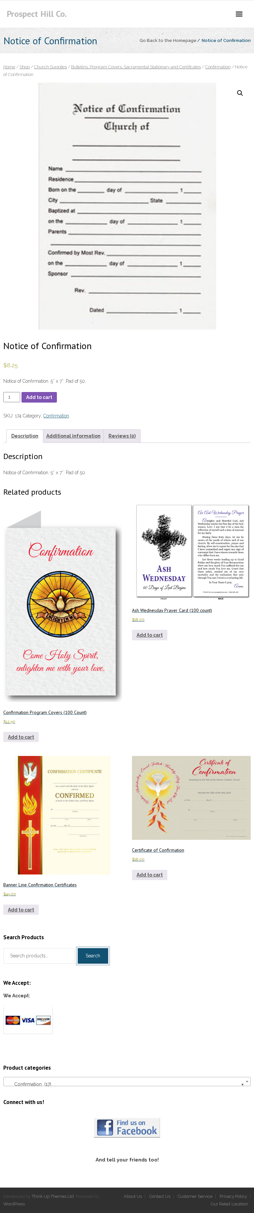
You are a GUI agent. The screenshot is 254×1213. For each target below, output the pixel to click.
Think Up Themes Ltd (53, 1196)
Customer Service (195, 1196)
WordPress (14, 1203)
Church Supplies (50, 66)
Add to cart (39, 397)
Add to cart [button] (21, 737)
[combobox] (127, 1081)
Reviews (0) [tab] (122, 436)
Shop (25, 66)
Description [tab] (24, 436)
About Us (133, 1196)
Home (9, 66)
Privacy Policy (233, 1196)
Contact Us (159, 1196)
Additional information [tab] (73, 436)
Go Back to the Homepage (168, 40)
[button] (240, 93)
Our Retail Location (229, 1203)
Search (93, 955)
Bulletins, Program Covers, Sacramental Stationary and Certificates (136, 66)
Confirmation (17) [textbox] (125, 1084)
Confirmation (218, 66)
